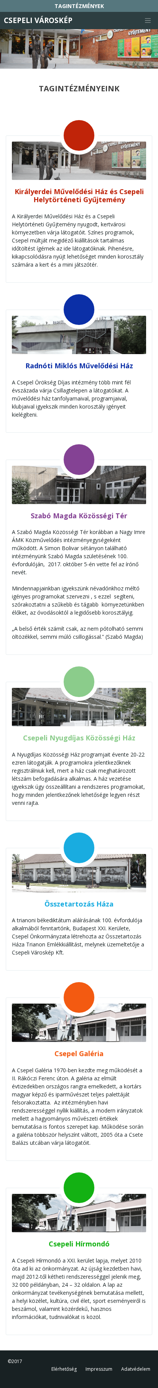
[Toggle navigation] (147, 20)
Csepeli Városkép (38, 20)
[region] (79, 49)
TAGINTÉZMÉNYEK (79, 6)
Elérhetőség (64, 1369)
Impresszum (99, 1369)
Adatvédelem (135, 1369)
